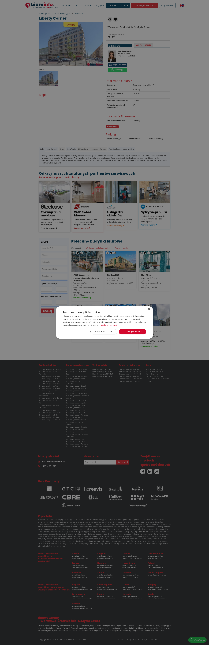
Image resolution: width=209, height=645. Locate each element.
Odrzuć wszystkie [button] (103, 331)
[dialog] (104, 322)
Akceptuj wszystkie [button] (132, 331)
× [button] (149, 309)
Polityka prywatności (108, 325)
